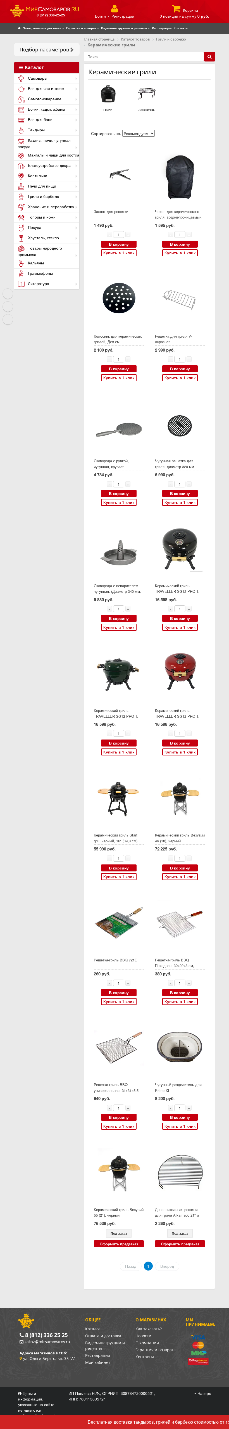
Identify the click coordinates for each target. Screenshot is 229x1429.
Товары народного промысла (40, 251)
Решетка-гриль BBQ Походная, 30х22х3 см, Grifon (174, 965)
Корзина (190, 10)
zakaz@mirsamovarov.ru (47, 1341)
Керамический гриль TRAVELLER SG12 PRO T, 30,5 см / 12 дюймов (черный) (177, 594)
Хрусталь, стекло (43, 237)
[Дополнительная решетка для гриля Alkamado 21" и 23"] (180, 1173)
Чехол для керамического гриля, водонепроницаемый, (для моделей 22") (178, 217)
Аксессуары (147, 110)
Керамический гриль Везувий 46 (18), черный (180, 837)
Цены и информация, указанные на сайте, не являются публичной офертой (37, 1404)
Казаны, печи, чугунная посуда (44, 143)
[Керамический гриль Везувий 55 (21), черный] (119, 1173)
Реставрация (97, 1355)
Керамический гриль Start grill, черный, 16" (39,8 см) (115, 837)
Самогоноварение (44, 98)
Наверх (203, 1393)
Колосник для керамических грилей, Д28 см (118, 339)
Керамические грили (122, 71)
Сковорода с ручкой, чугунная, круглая (111, 463)
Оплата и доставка (103, 1335)
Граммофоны (40, 273)
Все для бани (40, 119)
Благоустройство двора (49, 165)
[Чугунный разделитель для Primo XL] (180, 1048)
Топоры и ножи (41, 217)
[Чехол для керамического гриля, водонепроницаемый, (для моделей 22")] (180, 174)
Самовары (37, 78)
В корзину (119, 244)
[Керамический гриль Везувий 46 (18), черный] (180, 798)
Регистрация (122, 16)
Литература (38, 283)
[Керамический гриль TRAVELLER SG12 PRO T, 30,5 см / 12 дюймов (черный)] (180, 549)
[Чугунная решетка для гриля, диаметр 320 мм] (180, 424)
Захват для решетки (111, 211)
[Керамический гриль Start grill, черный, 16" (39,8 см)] (119, 798)
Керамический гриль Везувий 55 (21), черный (119, 1212)
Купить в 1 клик (118, 252)
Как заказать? (148, 1328)
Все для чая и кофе (45, 88)
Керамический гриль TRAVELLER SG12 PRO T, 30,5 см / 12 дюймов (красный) (177, 719)
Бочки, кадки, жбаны (46, 109)
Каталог (34, 67)
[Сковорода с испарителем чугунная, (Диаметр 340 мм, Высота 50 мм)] (119, 549)
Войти (100, 16)
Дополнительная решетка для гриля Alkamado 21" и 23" (177, 1215)
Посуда (34, 227)
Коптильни (37, 175)
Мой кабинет (97, 1362)
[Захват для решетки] (119, 174)
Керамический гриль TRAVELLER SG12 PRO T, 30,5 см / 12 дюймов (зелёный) (116, 719)
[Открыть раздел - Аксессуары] (147, 93)
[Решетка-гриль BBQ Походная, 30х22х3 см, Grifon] (180, 923)
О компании (147, 1342)
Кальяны (35, 263)
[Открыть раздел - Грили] (108, 93)
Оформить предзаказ (119, 1243)
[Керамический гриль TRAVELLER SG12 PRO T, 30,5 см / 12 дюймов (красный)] (180, 673)
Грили (107, 110)
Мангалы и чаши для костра (53, 155)
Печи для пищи (41, 186)
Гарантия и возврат (154, 1349)
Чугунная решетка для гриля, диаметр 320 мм (174, 463)
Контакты (144, 1356)
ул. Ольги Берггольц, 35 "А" (49, 1358)
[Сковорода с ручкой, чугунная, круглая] (119, 424)
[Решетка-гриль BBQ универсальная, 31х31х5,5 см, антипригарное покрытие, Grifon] (119, 1048)
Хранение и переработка (50, 206)
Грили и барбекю (43, 196)
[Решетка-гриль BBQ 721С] (119, 923)
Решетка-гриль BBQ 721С (115, 960)
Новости (143, 1335)
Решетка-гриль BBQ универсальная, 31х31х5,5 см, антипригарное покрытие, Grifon (118, 1093)
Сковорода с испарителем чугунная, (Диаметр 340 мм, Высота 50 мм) (117, 591)
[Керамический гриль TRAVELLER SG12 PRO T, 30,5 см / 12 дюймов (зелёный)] (119, 673)
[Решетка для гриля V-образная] (180, 299)
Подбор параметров (44, 49)
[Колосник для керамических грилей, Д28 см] (119, 299)
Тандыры (36, 129)
